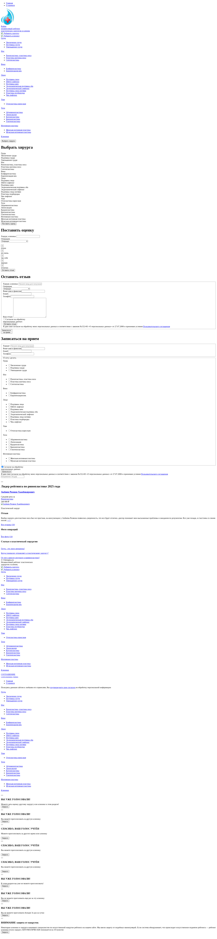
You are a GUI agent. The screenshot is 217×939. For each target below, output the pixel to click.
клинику (12, 36)
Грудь (3, 38)
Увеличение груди (14, 42)
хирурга (11, 33)
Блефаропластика (13, 69)
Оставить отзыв (8, 270)
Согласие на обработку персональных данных (14, 320)
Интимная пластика (9, 126)
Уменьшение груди (14, 47)
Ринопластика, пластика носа (18, 55)
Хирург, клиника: (8, 236)
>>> (9, 520)
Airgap (13, 690)
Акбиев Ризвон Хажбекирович (18, 492)
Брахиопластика (13, 119)
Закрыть (5, 807)
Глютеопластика (13, 121)
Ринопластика (7, 499)
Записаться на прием (6, 331)
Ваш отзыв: (8, 317)
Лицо (3, 75)
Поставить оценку (9, 224)
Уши (3, 99)
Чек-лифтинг (11, 95)
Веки (3, 64)
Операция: (5, 239)
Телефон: (7, 296)
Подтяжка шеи (12, 84)
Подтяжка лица (12, 79)
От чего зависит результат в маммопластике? (20, 558)
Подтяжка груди (13, 45)
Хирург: (6, 346)
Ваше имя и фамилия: (12, 291)
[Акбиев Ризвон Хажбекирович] (15, 504)
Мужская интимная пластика (18, 132)
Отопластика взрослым (16, 104)
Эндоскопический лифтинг (18, 88)
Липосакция (11, 115)
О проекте (10, 5)
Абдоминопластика (14, 112)
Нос (2, 51)
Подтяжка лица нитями (16, 91)
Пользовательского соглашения (156, 326)
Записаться (6, 472)
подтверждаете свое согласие (63, 687)
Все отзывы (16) (8, 525)
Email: (5, 294)
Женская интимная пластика (18, 130)
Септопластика (12, 60)
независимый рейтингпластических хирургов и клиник (15, 30)
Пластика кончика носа (16, 58)
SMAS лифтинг (12, 82)
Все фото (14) (7, 537)
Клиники (5, 136)
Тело (3, 108)
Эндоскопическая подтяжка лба (19, 86)
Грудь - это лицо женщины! (13, 549)
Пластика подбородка (15, 93)
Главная (9, 3)
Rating (3, 26)
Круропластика (12, 117)
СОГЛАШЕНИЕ (9, 675)
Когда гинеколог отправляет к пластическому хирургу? (24, 553)
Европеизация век (14, 71)
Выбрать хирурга (8, 141)
